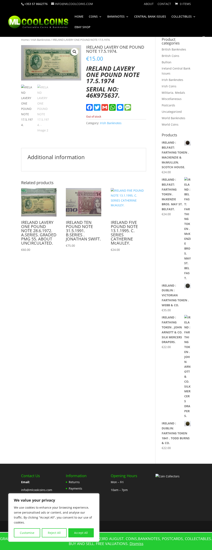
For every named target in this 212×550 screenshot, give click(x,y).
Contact (164, 4)
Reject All (54, 533)
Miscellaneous (172, 99)
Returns (74, 482)
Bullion (166, 62)
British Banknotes (174, 49)
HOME (79, 16)
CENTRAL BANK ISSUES (150, 16)
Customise (27, 533)
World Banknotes (173, 118)
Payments (75, 488)
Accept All (81, 533)
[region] (53, 517)
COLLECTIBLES (181, 16)
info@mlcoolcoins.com (36, 490)
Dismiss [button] (136, 543)
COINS (93, 16)
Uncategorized (172, 112)
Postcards (168, 105)
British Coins (170, 56)
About (149, 4)
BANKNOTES (116, 16)
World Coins (170, 124)
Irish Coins (169, 86)
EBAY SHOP (82, 27)
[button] (74, 51)
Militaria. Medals (173, 93)
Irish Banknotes (40, 40)
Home (25, 40)
